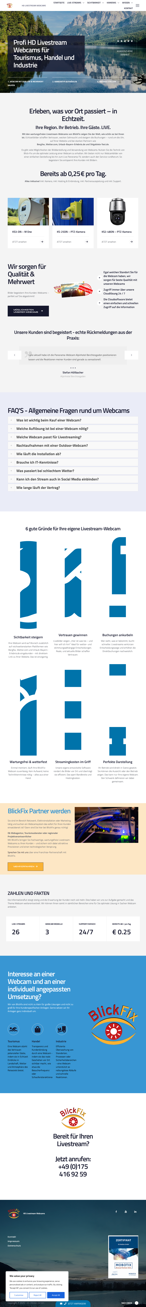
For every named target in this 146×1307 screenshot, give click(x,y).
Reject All (37, 1295)
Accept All (56, 1295)
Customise (18, 1295)
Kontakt (12, 1245)
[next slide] (131, 355)
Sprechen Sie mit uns (18, 861)
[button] (73, 429)
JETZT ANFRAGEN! (76, 1303)
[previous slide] (14, 355)
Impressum (13, 1250)
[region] (37, 1286)
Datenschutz (14, 1254)
